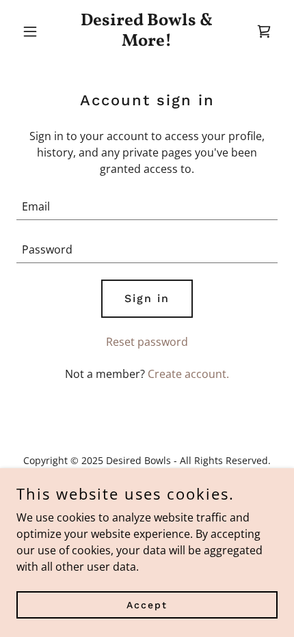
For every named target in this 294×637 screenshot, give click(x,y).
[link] (146, 41)
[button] (35, 31)
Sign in (147, 298)
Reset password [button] (147, 341)
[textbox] (147, 206)
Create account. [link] (188, 373)
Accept (147, 604)
